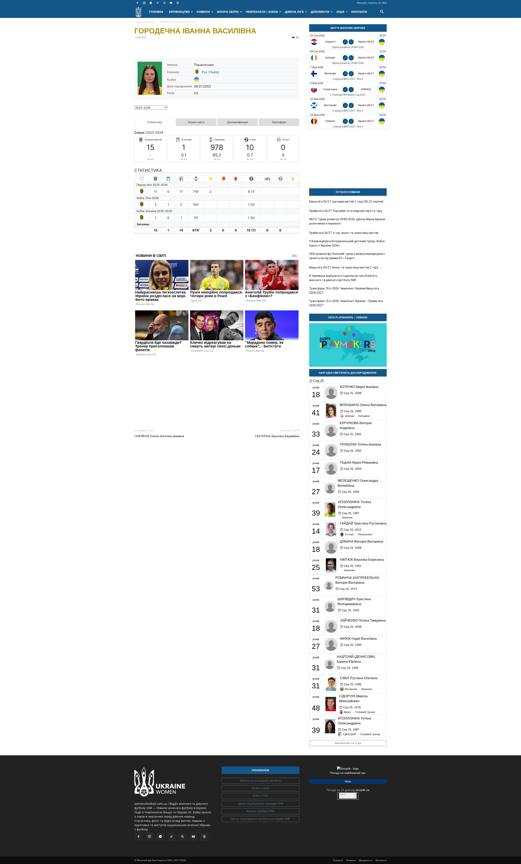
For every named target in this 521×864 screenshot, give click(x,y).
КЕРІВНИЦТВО (179, 12)
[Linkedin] (185, 47)
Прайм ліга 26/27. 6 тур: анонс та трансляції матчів (343, 232)
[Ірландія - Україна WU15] (347, 58)
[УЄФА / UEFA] (260, 788)
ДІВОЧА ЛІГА (294, 12)
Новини (351, 860)
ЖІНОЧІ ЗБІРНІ (228, 12)
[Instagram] (144, 3)
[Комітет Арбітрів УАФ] (260, 811)
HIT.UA (342, 794)
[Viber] (166, 47)
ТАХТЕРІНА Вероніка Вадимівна (277, 436)
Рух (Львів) (210, 72)
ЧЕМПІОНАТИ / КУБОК (262, 12)
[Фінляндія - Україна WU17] (347, 73)
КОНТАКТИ (359, 12)
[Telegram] (151, 3)
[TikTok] (157, 3)
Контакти (381, 860)
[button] (382, 12)
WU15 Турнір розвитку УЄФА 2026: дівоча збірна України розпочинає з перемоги (347, 221)
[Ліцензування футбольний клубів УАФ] (260, 819)
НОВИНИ (203, 12)
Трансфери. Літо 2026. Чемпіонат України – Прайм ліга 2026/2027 (346, 303)
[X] (164, 3)
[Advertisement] (216, 391)
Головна (338, 860)
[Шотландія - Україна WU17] (347, 105)
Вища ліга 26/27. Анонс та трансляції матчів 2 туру (343, 267)
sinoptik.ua (362, 790)
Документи (365, 860)
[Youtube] (171, 3)
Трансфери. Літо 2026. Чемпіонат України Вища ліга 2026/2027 (344, 290)
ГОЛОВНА (156, 12)
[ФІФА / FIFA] (260, 796)
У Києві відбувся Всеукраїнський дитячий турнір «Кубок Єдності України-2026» (347, 243)
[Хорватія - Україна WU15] (347, 42)
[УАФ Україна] (260, 781)
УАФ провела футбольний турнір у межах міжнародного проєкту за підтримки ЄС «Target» (347, 256)
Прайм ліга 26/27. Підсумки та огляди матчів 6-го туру (345, 210)
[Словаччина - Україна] (347, 89)
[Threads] (178, 3)
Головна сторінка (144, 22)
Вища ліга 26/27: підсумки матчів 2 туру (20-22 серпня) (346, 201)
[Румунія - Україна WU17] (347, 121)
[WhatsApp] (176, 47)
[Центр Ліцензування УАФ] (260, 804)
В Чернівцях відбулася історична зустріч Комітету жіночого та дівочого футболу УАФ (343, 278)
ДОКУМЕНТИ (320, 12)
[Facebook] (137, 3)
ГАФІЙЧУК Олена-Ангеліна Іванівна (159, 436)
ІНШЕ (340, 12)
